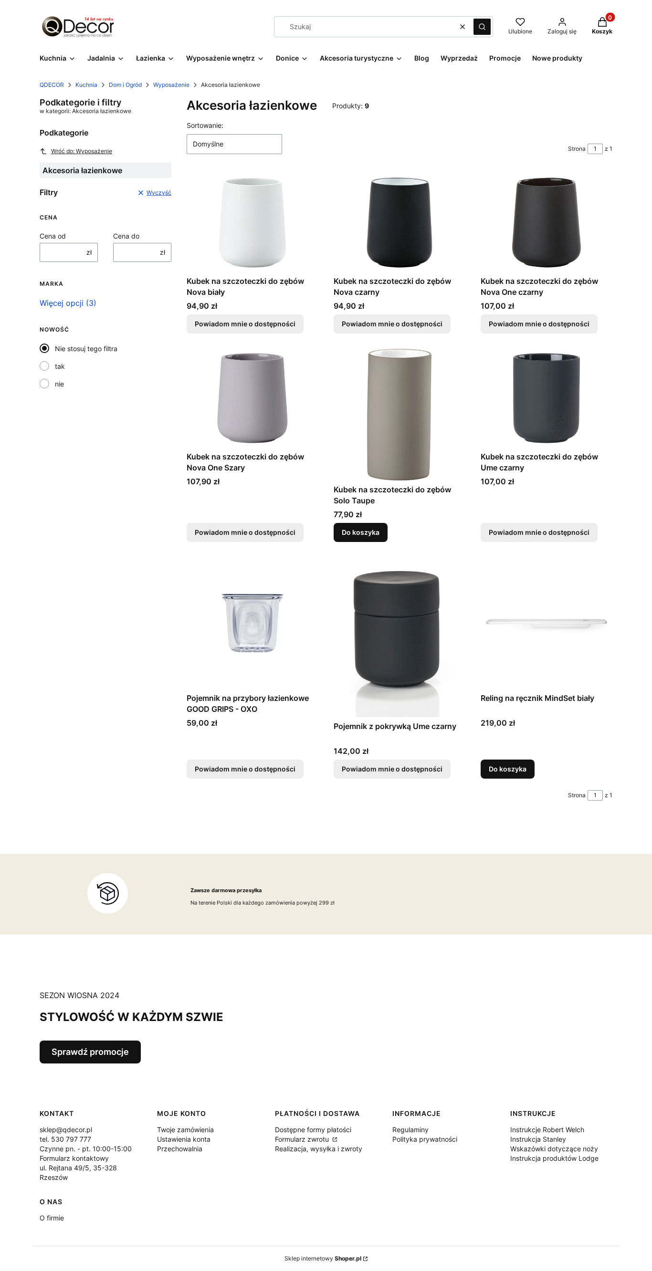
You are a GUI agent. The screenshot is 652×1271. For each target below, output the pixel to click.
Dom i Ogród (125, 84)
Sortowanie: (205, 125)
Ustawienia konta (183, 1139)
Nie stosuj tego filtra (86, 348)
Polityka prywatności (424, 1139)
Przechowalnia (179, 1149)
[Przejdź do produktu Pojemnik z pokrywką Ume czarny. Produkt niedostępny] (399, 637)
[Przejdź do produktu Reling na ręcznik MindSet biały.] (546, 623)
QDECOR (52, 84)
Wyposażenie (171, 84)
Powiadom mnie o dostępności (245, 324)
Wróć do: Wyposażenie (81, 151)
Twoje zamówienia (185, 1129)
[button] (482, 27)
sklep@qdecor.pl (66, 1129)
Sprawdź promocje (90, 1052)
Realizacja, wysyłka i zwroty (318, 1149)
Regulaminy (410, 1129)
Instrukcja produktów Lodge (554, 1158)
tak (60, 366)
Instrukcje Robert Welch (547, 1129)
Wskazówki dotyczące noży (554, 1149)
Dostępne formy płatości (313, 1129)
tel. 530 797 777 (65, 1139)
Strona (577, 148)
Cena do (126, 236)
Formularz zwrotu (303, 1139)
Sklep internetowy (322, 1258)
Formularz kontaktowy (74, 1158)
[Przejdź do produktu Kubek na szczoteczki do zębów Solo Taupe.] (399, 414)
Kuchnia (86, 84)
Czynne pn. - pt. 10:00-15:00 (86, 1149)
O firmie (52, 1218)
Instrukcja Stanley (538, 1139)
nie (59, 384)
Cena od (53, 236)
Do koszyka (360, 532)
